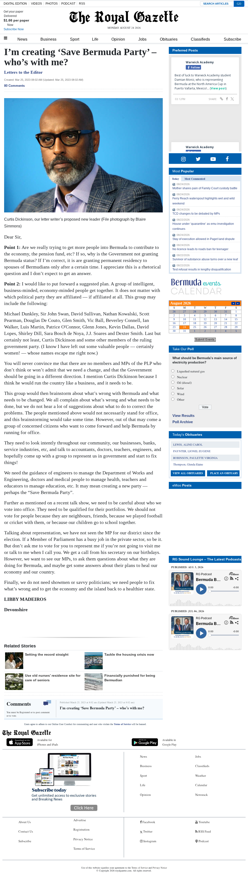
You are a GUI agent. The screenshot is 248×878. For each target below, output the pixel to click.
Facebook (148, 822)
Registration (81, 829)
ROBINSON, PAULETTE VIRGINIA (195, 458)
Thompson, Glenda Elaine (188, 464)
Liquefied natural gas (191, 371)
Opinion (118, 39)
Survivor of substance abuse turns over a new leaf (205, 259)
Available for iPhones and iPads (47, 742)
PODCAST (68, 3)
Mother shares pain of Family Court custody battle (204, 188)
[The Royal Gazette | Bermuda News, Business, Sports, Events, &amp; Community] (124, 17)
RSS (82, 3)
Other (180, 399)
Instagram (149, 841)
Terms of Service (122, 724)
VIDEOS (36, 3)
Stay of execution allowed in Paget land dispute (203, 239)
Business (48, 39)
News (22, 39)
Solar (180, 388)
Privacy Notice (83, 839)
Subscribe (232, 39)
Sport (74, 39)
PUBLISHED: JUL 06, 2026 (187, 611)
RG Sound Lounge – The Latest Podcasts (206, 559)
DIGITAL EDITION (15, 3)
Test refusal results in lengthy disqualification (201, 269)
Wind (180, 394)
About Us (24, 822)
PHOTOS (52, 3)
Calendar (201, 785)
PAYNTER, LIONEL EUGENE (191, 451)
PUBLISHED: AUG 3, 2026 (187, 567)
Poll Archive (182, 422)
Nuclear (182, 377)
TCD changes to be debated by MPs (196, 213)
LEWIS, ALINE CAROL (187, 444)
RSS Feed (204, 831)
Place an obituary (224, 473)
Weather (200, 775)
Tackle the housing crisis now (129, 654)
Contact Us (25, 831)
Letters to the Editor (23, 72)
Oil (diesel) (184, 382)
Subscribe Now (14, 29)
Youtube (204, 822)
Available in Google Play (169, 742)
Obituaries (169, 39)
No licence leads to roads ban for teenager (200, 249)
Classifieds (200, 39)
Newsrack (201, 794)
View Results (183, 416)
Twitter (147, 831)
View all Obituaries (188, 473)
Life (95, 39)
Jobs (142, 39)
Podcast (203, 841)
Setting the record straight (47, 654)
